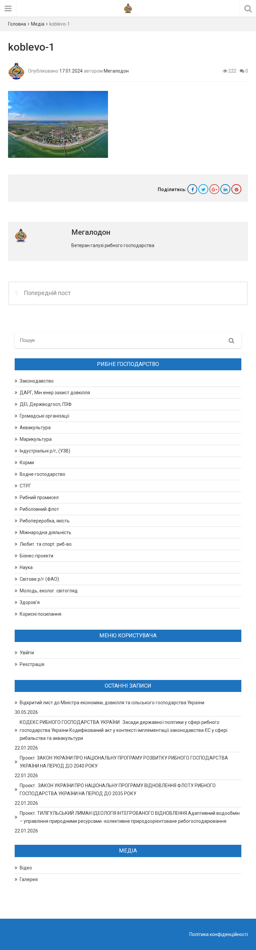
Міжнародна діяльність (45, 532)
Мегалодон (116, 71)
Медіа (37, 24)
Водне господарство (42, 474)
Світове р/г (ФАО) (39, 579)
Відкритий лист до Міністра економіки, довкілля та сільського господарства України (112, 702)
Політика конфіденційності (218, 934)
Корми (27, 462)
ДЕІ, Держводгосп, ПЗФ (46, 404)
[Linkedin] (225, 189)
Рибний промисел (39, 497)
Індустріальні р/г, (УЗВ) (45, 451)
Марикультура (36, 439)
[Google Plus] (214, 189)
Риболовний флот (39, 509)
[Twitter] (203, 189)
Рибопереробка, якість (45, 520)
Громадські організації (44, 416)
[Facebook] (192, 189)
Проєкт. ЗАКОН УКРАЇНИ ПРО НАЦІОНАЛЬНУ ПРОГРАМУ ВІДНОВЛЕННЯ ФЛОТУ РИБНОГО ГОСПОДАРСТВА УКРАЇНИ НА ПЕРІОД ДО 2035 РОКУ (118, 789)
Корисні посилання (40, 614)
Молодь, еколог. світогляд (49, 590)
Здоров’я (30, 602)
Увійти (27, 652)
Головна (17, 24)
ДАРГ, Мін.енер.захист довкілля (55, 392)
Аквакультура (35, 427)
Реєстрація (32, 664)
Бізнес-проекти (36, 555)
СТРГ (25, 485)
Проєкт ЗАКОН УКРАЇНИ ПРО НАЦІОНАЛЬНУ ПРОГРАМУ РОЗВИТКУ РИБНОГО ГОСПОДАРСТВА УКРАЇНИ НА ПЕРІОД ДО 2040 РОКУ (124, 762)
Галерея (29, 879)
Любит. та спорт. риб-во (46, 544)
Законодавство (37, 381)
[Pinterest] (236, 189)
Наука (26, 567)
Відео (26, 867)
